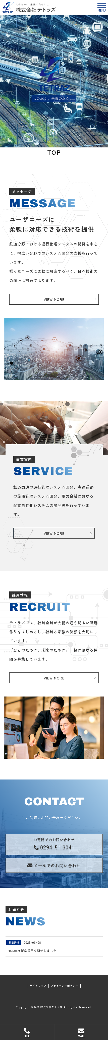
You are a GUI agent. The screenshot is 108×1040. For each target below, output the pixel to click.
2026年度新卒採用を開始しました (32, 950)
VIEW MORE (54, 299)
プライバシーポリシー (64, 986)
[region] (54, 81)
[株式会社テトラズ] (29, 7)
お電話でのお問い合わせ (54, 844)
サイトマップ (38, 986)
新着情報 (14, 942)
